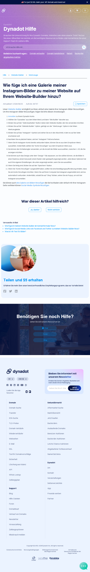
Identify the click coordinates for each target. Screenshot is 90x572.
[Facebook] (7, 385)
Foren (45, 334)
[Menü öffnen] (85, 11)
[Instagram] (11, 385)
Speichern (81, 104)
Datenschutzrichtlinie (14, 550)
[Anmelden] (71, 11)
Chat (46, 328)
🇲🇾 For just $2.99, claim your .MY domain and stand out (43, 2)
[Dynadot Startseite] (4, 11)
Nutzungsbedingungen (31, 550)
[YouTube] (22, 385)
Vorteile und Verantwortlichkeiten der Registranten (72, 551)
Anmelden (12, 116)
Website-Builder (15, 109)
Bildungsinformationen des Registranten (50, 550)
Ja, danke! (34, 210)
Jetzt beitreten (74, 388)
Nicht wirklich (54, 210)
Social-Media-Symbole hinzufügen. (35, 185)
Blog (45, 340)
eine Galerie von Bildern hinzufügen (30, 183)
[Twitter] (18, 385)
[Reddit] (26, 385)
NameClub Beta (53, 454)
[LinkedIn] (14, 385)
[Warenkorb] (77, 11)
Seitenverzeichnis (54, 483)
